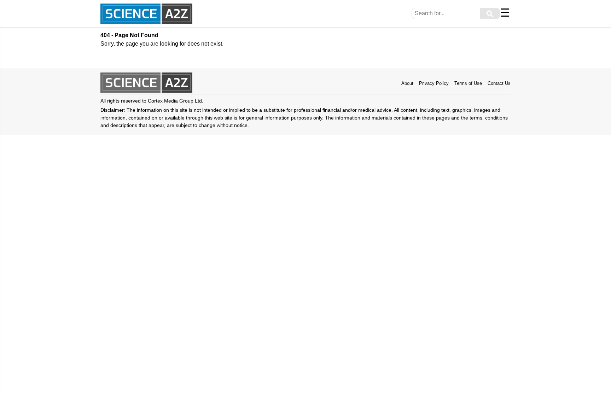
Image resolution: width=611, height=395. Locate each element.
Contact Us (499, 83)
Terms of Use (468, 83)
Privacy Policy (434, 83)
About (407, 83)
